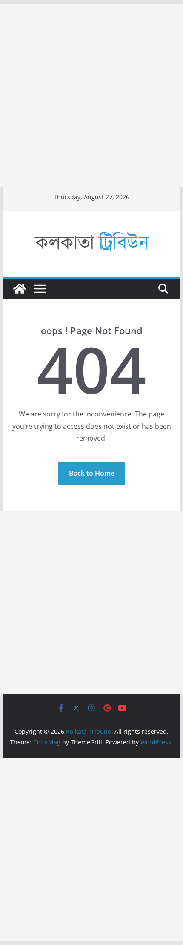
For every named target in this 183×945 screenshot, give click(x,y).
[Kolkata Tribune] (19, 289)
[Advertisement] (91, 95)
